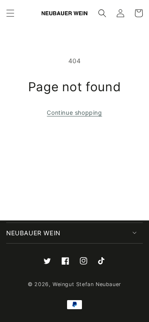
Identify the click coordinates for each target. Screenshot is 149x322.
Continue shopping (74, 112)
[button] (10, 13)
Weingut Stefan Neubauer (87, 284)
